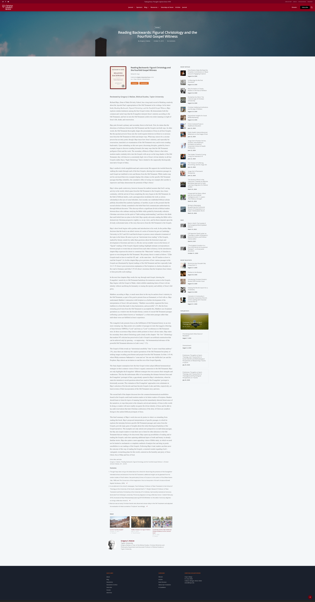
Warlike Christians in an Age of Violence (140, 529)
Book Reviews (162, 582)
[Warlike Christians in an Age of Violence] (141, 522)
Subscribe (109, 587)
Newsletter (109, 582)
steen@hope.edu (189, 583)
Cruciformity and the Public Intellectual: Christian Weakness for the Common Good (162, 531)
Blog (107, 579)
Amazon (134, 83)
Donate (108, 590)
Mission (160, 577)
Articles (160, 579)
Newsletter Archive (111, 585)
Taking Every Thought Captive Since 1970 (157, 2)
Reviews (157, 27)
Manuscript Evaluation (164, 585)
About (108, 577)
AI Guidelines (162, 587)
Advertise (109, 592)
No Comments (171, 41)
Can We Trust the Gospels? (116, 529)
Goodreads (144, 83)
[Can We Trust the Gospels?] (120, 522)
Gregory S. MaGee (145, 41)
